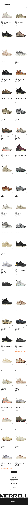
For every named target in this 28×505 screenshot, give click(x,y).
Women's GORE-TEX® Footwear (7, 4)
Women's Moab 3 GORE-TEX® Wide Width (6, 98)
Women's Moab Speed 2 (18, 136)
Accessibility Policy (13, 501)
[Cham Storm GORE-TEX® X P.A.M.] (21, 399)
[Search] (6, 1)
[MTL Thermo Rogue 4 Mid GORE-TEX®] (21, 148)
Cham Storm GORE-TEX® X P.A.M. (19, 407)
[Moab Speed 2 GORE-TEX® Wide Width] (21, 52)
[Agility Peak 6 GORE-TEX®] (7, 148)
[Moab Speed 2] (21, 129)
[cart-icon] (26, 1)
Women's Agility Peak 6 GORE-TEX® (5, 155)
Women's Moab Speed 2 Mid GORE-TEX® (6, 22)
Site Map (11, 501)
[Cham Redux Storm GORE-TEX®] (7, 282)
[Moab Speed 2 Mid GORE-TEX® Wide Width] (21, 90)
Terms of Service (12, 480)
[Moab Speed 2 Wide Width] (7, 33)
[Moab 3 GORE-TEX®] (21, 15)
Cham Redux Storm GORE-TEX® (5, 290)
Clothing (15, 489)
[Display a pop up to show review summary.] (19, 62)
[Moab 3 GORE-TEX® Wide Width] (7, 90)
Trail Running (12, 489)
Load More (14, 471)
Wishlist (12, 57)
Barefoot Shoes (19, 489)
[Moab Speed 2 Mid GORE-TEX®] (7, 15)
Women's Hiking (10, 489)
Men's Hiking (8, 489)
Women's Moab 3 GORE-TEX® (19, 22)
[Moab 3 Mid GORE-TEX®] (21, 33)
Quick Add (3, 25)
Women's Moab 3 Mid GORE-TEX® (19, 41)
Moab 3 (20, 489)
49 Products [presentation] (15, 4)
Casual (14, 489)
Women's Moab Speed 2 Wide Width (6, 41)
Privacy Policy (16, 501)
